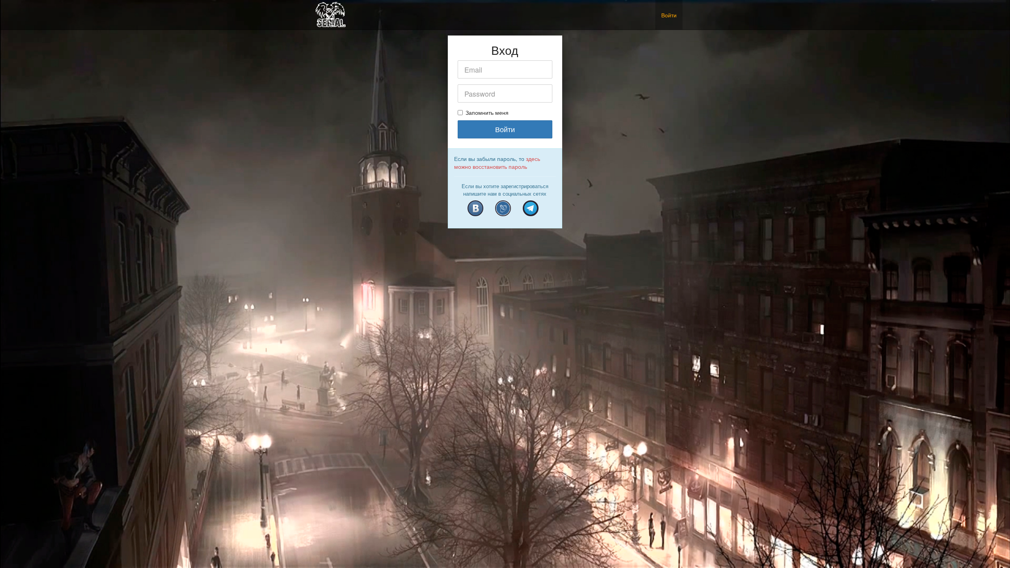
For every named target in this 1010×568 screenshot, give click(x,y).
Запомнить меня (487, 112)
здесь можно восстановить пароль (497, 162)
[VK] (475, 208)
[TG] (531, 208)
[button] (688, 11)
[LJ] (503, 208)
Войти (669, 15)
